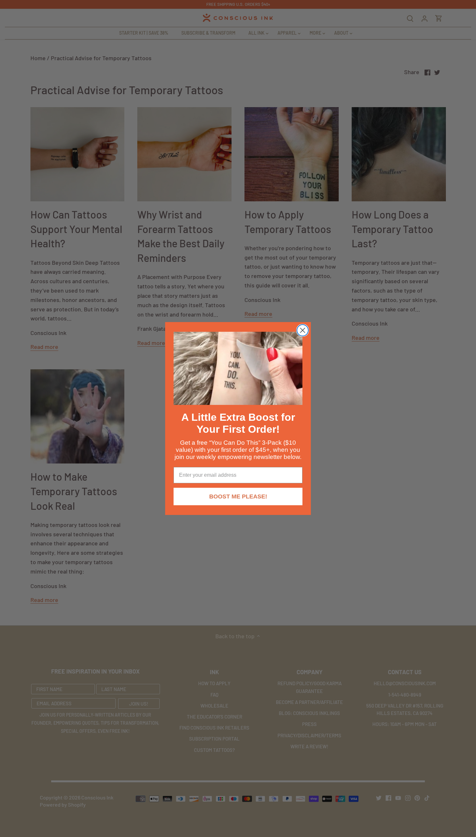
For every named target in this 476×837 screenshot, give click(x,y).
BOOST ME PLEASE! (238, 496)
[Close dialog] (302, 330)
